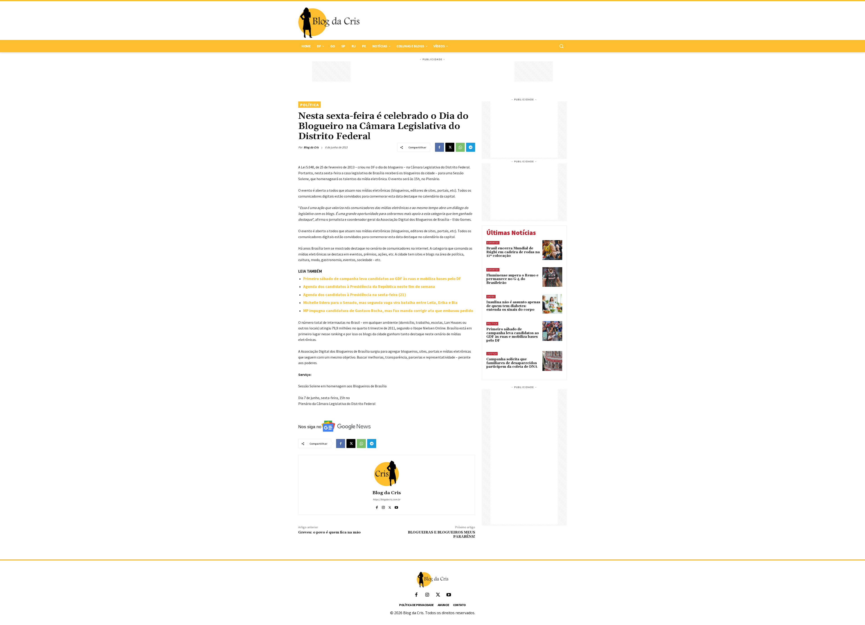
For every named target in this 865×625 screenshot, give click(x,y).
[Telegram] (470, 147)
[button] (561, 46)
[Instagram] (383, 506)
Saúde (491, 296)
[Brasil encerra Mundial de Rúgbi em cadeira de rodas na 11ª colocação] (552, 250)
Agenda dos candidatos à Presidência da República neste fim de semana (369, 286)
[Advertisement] (461, 23)
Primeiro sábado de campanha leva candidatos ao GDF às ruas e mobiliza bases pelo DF (382, 278)
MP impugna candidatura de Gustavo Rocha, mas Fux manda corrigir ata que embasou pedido (388, 310)
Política (309, 104)
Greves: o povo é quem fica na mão (329, 532)
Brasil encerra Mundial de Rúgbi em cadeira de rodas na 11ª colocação (513, 252)
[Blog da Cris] (386, 473)
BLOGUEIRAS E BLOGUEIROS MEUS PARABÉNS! (441, 534)
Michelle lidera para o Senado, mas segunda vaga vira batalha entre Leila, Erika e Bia (380, 302)
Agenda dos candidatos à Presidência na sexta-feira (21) (354, 294)
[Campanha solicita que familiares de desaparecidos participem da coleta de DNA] (552, 361)
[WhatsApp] (460, 147)
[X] (449, 147)
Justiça (492, 353)
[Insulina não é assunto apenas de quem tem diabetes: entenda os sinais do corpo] (552, 304)
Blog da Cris (311, 147)
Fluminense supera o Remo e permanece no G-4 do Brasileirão (512, 279)
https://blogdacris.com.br (386, 499)
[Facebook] (439, 147)
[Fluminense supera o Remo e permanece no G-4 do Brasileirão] (552, 277)
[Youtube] (396, 506)
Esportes (493, 242)
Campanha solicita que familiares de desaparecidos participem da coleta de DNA (511, 363)
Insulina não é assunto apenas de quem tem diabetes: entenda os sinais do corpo (513, 306)
